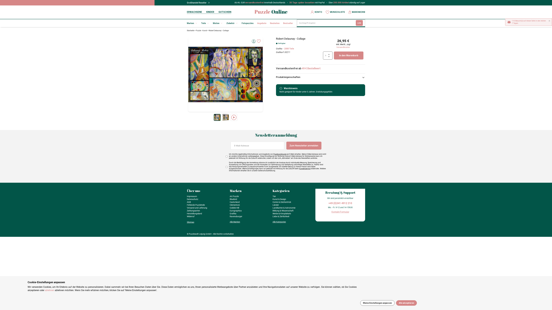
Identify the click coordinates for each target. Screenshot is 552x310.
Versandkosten (343, 47)
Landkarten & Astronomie (284, 208)
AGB (189, 202)
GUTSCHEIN (224, 12)
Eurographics (236, 211)
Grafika (279, 49)
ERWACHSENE (194, 12)
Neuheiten (275, 23)
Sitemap (190, 222)
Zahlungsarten (193, 211)
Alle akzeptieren (406, 303)
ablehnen (49, 290)
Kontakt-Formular (340, 212)
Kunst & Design (279, 199)
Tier (274, 196)
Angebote (261, 23)
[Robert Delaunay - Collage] (217, 117)
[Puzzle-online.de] (271, 12)
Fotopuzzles (248, 23)
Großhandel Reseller (197, 3)
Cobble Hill (234, 208)
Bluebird (233, 199)
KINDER (210, 12)
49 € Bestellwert (311, 68)
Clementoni (235, 205)
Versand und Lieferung (197, 208)
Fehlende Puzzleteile (196, 205)
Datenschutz (192, 199)
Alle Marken (235, 222)
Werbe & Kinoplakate (282, 213)
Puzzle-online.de (279, 154)
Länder (276, 205)
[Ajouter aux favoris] (259, 41)
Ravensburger (236, 216)
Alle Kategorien (279, 222)
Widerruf (190, 216)
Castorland (235, 202)
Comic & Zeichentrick (282, 202)
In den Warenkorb (348, 55)
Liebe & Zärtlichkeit (281, 216)
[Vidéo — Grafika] (233, 117)
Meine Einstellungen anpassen (377, 303)
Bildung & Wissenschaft (283, 211)
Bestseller (288, 23)
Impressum (192, 196)
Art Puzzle (234, 196)
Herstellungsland (194, 213)
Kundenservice (304, 169)
